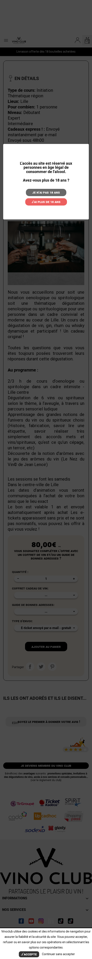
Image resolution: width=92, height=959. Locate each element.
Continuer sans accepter (58, 954)
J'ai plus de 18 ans (46, 202)
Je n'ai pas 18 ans (46, 192)
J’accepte (29, 954)
